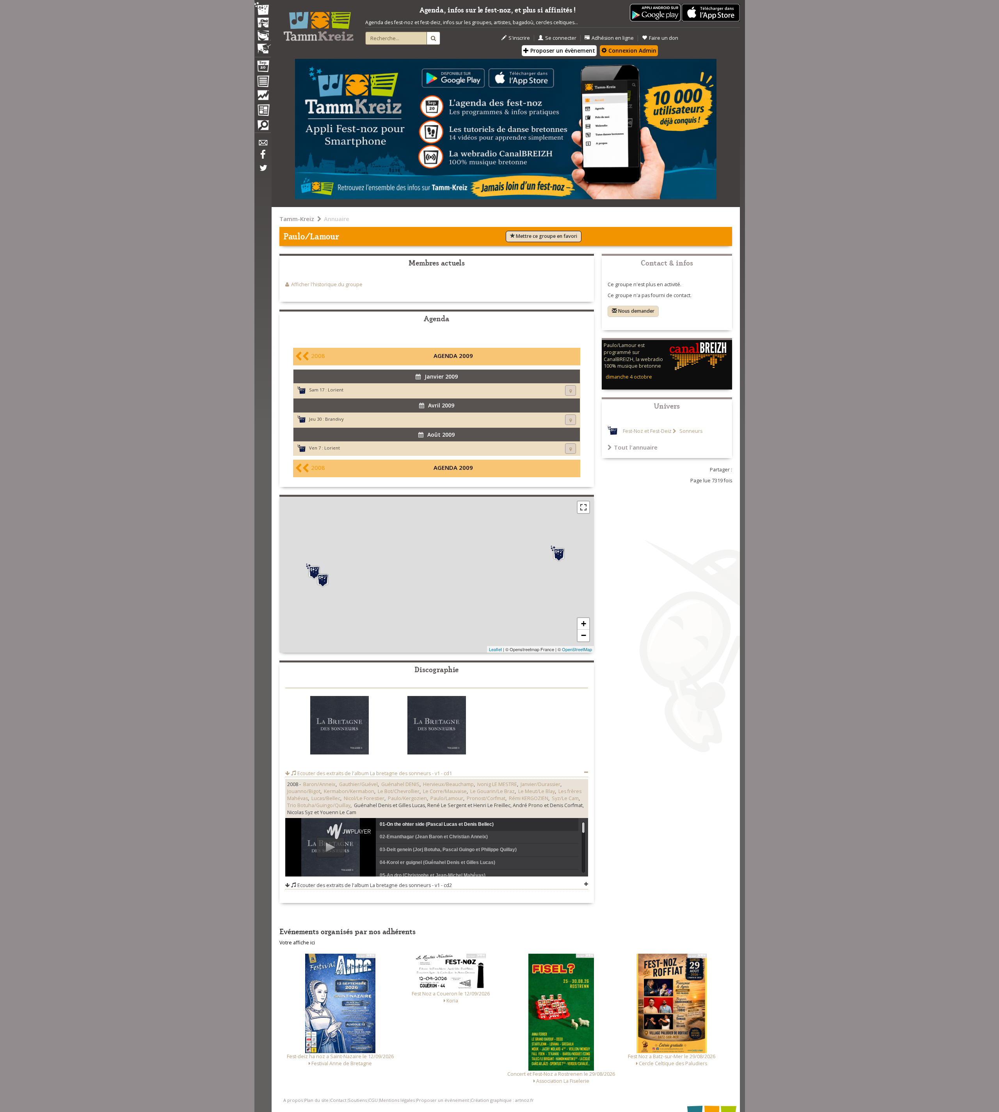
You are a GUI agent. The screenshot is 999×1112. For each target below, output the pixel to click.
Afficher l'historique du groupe (327, 284)
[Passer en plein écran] (583, 507)
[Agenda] (262, 67)
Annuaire (336, 219)
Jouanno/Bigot (303, 791)
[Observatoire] (262, 97)
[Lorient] (314, 571)
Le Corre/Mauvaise (445, 791)
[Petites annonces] (262, 127)
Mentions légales (397, 1100)
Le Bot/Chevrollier (399, 791)
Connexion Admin (631, 50)
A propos (293, 1100)
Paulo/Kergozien (407, 798)
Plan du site (316, 1100)
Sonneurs (690, 431)
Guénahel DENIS (400, 784)
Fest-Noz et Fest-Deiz (647, 431)
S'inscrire (519, 38)
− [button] (583, 635)
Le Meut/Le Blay (536, 791)
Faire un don (663, 38)
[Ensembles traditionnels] (262, 45)
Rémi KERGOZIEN (528, 798)
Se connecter (560, 38)
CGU (373, 1100)
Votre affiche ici (297, 942)
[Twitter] (262, 172)
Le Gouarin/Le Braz (492, 791)
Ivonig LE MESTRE (497, 784)
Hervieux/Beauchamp (448, 784)
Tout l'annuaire (636, 447)
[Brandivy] (559, 553)
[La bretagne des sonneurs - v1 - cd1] (339, 726)
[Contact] (262, 145)
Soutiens (357, 1100)
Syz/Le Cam (565, 798)
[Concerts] (262, 23)
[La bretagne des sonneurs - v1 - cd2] (436, 726)
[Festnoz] (262, 9)
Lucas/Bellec (325, 798)
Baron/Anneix (319, 784)
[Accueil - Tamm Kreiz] (318, 23)
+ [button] (583, 624)
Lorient (335, 390)
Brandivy (334, 419)
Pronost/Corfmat (486, 798)
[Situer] (570, 390)
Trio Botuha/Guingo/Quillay (318, 805)
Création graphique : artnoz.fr (502, 1100)
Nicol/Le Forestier (364, 798)
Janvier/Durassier (540, 784)
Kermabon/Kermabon (349, 791)
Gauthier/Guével (358, 784)
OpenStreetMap (577, 649)
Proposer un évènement (562, 50)
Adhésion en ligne (613, 38)
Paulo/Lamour (446, 798)
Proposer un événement (442, 1100)
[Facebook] (262, 157)
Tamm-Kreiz (296, 219)
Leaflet (495, 649)
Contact (338, 1100)
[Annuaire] (262, 82)
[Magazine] (262, 111)
